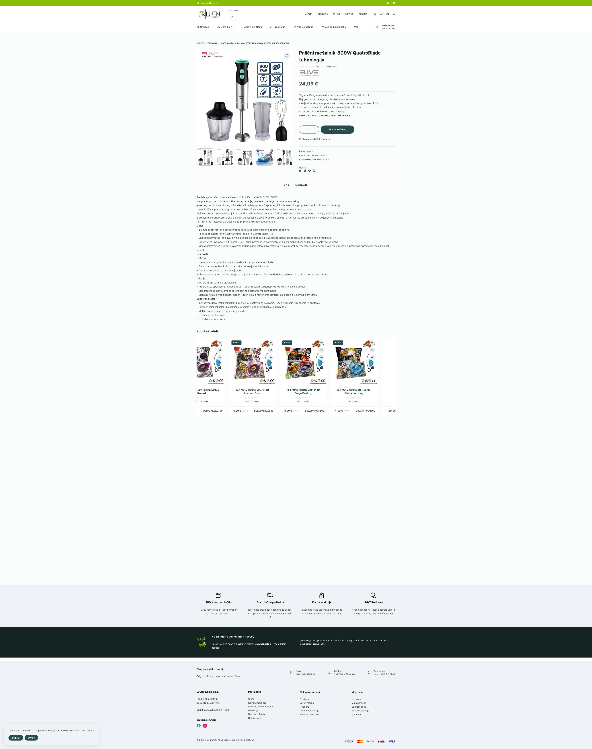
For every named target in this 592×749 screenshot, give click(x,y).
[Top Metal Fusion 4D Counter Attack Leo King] (321, 361)
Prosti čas (279, 26)
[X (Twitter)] (305, 171)
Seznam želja (359, 706)
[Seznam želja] (381, 14)
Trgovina (323, 13)
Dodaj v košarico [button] (231, 410)
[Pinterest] (309, 171)
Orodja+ (204, 26)
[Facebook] (388, 3)
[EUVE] (309, 73)
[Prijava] (375, 14)
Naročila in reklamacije (260, 706)
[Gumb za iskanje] (232, 17)
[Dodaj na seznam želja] (238, 342)
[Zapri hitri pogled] (238, 357)
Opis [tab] (286, 185)
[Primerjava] (387, 14)
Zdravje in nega (253, 26)
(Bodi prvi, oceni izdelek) (326, 66)
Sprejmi (16, 738)
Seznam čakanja (360, 710)
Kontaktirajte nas (257, 702)
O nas (336, 13)
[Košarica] (394, 14)
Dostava (304, 699)
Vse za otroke (305, 26)
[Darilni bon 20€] (372, 361)
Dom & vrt (226, 26)
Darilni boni (254, 718)
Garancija (253, 710)
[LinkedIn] (314, 171)
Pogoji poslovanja (309, 710)
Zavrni (31, 738)
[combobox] (254, 10)
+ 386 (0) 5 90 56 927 (344, 674)
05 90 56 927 (388, 28)
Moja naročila (359, 702)
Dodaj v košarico (337, 129)
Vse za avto (321, 155)
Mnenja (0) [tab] (301, 185)
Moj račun (357, 699)
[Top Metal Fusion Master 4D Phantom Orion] (220, 361)
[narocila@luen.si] (198, 3)
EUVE (326, 159)
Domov (308, 13)
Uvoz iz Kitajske (257, 714)
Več (356, 26)
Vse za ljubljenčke (335, 26)
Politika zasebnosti (310, 714)
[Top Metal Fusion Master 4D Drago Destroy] (270, 361)
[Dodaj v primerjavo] (238, 350)
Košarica (356, 714)
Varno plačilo (307, 702)
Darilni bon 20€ (372, 389)
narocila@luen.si (209, 3)
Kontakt (363, 13)
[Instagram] (394, 3)
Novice (349, 13)
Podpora (304, 706)
